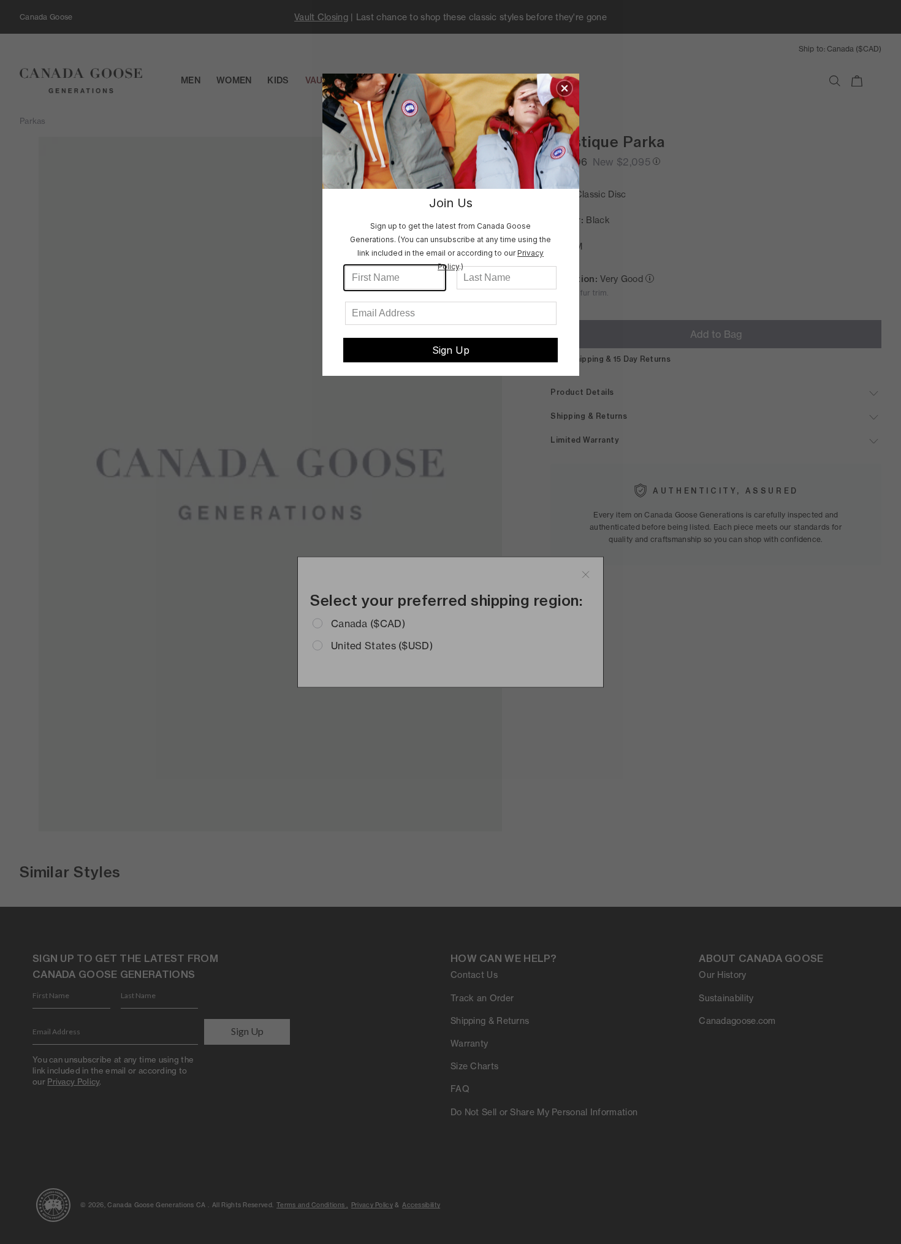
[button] (564, 88)
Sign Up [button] (451, 350)
